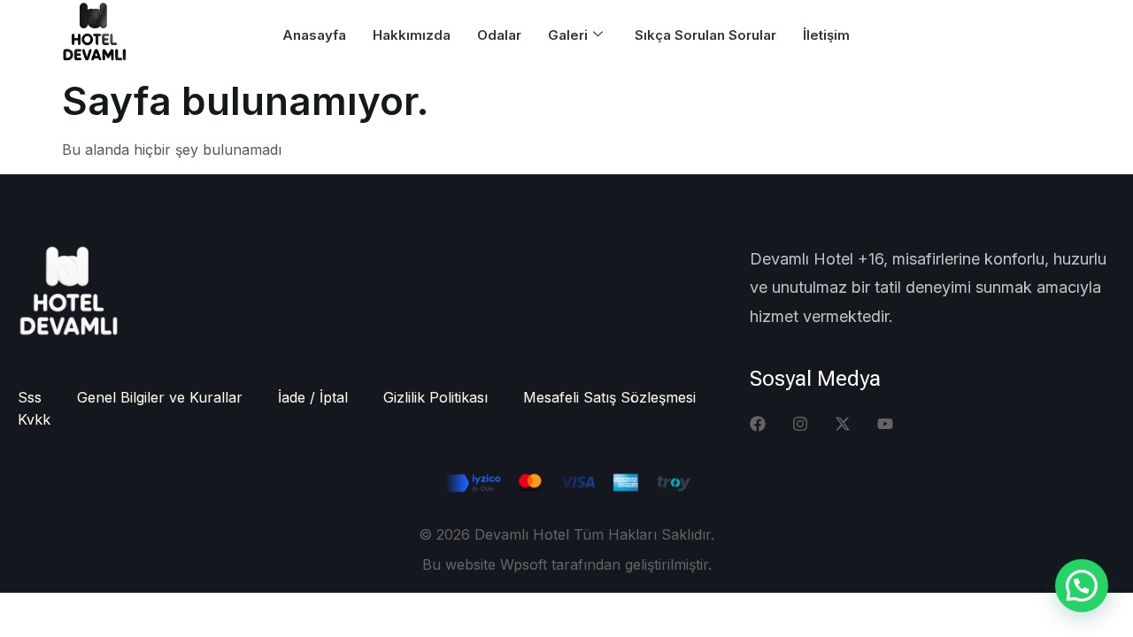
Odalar (499, 35)
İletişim (826, 35)
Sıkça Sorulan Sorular (705, 35)
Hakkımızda (412, 35)
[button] (1081, 585)
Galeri (568, 35)
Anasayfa (314, 35)
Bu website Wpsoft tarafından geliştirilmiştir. (567, 564)
